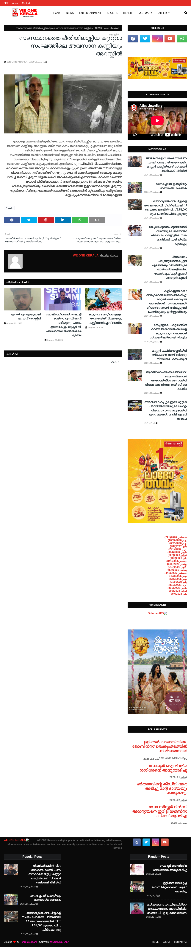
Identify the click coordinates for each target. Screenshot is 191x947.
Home (155, 942)
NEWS (98, 28)
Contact (26, 3)
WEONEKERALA (59, 941)
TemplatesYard (28, 941)
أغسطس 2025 (176, 572)
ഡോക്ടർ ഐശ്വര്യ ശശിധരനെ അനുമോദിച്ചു (163, 767)
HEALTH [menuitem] (128, 12)
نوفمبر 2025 (177, 563)
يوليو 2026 (177, 540)
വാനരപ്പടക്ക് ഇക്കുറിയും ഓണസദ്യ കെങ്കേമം (171, 186)
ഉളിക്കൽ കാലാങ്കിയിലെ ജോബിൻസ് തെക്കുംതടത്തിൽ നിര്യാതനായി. (159, 746)
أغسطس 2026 (176, 537)
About (15, 3)
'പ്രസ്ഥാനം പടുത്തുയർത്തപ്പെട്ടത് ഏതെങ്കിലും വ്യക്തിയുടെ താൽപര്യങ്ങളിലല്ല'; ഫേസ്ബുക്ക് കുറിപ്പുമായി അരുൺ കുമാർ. (169, 267)
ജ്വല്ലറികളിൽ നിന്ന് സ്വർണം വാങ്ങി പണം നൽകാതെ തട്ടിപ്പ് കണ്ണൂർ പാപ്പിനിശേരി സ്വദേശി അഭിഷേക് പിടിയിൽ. (166, 164)
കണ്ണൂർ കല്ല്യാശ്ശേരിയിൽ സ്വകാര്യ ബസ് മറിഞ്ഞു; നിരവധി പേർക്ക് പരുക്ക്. (169, 355)
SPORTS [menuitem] (112, 12)
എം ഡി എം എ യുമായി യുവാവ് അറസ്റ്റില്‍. (26, 316)
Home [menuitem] (56, 12)
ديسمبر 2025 (176, 560)
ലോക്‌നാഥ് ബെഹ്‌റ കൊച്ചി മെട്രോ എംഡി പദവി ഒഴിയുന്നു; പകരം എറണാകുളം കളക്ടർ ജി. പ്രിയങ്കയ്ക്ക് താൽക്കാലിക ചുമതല (63, 325)
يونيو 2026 (178, 543)
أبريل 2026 (177, 549)
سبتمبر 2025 (177, 569)
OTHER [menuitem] (162, 12)
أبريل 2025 (177, 584)
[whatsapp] (182, 38)
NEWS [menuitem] (70, 12)
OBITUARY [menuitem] (145, 12)
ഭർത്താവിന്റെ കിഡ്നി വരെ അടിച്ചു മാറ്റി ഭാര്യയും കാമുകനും (162, 788)
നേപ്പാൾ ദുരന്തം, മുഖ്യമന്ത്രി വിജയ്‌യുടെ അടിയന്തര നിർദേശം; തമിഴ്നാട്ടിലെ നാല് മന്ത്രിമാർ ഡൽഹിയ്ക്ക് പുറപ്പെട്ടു (168, 235)
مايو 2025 (178, 581)
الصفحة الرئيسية (111, 28)
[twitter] (145, 38)
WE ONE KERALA (17, 61)
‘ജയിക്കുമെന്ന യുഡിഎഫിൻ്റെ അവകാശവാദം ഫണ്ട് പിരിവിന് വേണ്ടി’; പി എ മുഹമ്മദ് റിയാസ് (166, 908)
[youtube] (170, 38)
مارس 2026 (177, 552)
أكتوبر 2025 (177, 566)
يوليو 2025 (178, 575)
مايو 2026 (178, 546)
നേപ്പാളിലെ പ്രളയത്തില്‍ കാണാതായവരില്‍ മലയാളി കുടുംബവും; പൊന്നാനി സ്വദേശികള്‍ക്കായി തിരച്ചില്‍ (168, 331)
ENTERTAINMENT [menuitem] (90, 12)
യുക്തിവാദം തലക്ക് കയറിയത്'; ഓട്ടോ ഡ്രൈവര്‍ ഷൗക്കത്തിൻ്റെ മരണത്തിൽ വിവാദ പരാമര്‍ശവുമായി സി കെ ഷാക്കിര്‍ (166, 380)
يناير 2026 (178, 558)
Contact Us (180, 942)
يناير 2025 (178, 593)
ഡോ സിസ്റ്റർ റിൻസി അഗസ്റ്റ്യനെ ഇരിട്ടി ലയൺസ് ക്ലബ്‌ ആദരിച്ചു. (159, 811)
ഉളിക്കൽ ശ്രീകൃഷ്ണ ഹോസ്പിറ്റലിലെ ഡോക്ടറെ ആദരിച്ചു (169, 887)
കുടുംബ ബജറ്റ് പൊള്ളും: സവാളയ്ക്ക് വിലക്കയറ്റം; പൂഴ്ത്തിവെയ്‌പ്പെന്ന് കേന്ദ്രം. (105, 318)
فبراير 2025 (177, 590)
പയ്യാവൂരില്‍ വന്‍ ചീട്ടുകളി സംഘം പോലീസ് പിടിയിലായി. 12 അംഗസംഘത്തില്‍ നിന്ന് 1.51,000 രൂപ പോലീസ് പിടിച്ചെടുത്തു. (165, 207)
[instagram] (157, 38)
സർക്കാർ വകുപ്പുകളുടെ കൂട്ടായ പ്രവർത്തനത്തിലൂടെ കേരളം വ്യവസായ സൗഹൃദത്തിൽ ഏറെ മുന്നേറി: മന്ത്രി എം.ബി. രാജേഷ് (165, 410)
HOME (5, 3)
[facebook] (133, 38)
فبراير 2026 (177, 555)
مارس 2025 (177, 587)
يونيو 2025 (178, 578)
